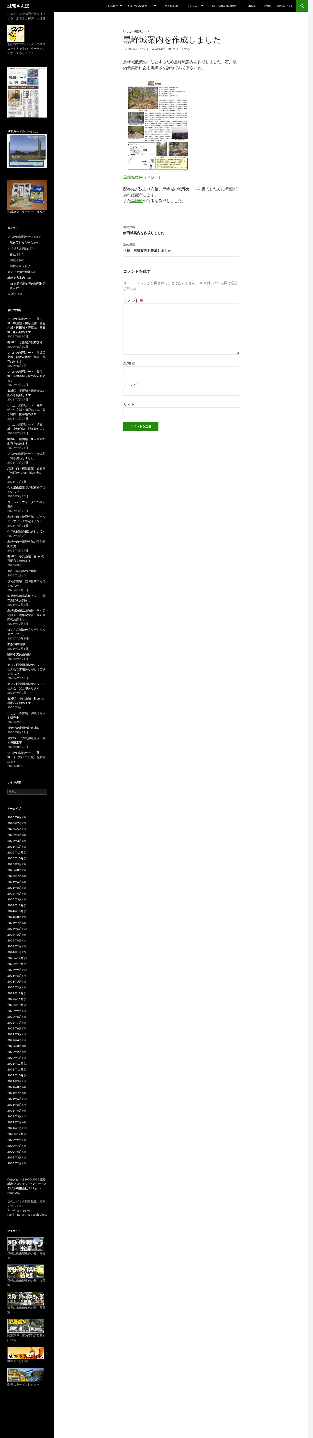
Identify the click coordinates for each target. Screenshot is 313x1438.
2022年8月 (14, 1016)
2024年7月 (14, 923)
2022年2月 (14, 1052)
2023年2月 (14, 987)
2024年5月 (14, 934)
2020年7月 (14, 1145)
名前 (129, 363)
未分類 (11, 294)
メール (131, 383)
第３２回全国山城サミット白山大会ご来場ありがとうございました (26, 669)
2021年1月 (14, 1128)
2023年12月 (15, 958)
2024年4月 (14, 940)
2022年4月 (14, 1040)
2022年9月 (14, 1011)
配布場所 (113, 5)
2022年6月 (14, 1028)
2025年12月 (15, 852)
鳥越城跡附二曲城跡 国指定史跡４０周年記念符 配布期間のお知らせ (26, 615)
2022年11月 (15, 999)
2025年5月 (14, 887)
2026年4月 (14, 835)
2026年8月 (14, 817)
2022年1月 (14, 1058)
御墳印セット (285, 5)
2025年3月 (14, 899)
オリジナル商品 (17, 248)
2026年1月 (14, 846)
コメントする (181, 49)
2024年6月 (14, 928)
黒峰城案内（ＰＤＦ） (142, 177)
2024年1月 (14, 952)
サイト (129, 404)
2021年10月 (15, 1075)
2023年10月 (15, 964)
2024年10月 (15, 911)
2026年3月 (14, 841)
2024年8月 (14, 917)
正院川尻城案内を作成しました (147, 247)
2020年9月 (14, 1140)
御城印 (252, 5)
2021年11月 (15, 1069)
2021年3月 (14, 1116)
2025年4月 (14, 893)
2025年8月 (14, 870)
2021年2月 (14, 1122)
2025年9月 (14, 864)
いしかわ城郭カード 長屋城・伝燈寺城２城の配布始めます (26, 376)
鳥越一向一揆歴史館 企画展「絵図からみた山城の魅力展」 (26, 472)
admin (160, 49)
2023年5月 (14, 981)
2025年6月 (14, 882)
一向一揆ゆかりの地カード (226, 5)
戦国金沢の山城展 (19, 654)
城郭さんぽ (18, 6)
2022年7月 (14, 1022)
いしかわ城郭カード (140, 5)
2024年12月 (15, 905)
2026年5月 (14, 829)
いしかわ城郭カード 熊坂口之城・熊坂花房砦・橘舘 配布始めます (26, 357)
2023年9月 (14, 970)
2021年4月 (14, 1110)
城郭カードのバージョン (23, 131)
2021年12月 (15, 1063)
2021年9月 (14, 1081)
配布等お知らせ (20, 242)
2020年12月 (15, 1134)
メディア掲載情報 (19, 272)
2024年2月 (14, 946)
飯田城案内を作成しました (143, 230)
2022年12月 (15, 993)
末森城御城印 (16, 644)
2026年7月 (14, 823)
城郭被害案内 (16, 278)
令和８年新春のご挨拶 (22, 571)
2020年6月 (14, 1151)
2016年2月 (14, 1163)
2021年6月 (14, 1099)
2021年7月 (14, 1093)
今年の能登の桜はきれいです (26, 531)
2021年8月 (14, 1087)
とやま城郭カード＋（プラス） (181, 5)
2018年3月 (14, 1157)
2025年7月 (14, 876)
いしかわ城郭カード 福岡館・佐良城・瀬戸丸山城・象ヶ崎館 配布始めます (26, 409)
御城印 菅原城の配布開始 (25, 342)
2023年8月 (14, 975)
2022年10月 (15, 1005)
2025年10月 (15, 858)
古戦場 (267, 5)
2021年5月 (14, 1104)
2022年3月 (14, 1046)
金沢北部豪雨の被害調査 (23, 728)
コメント (133, 300)
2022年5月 (14, 1034)
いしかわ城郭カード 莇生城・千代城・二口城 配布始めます (26, 757)
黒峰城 (137, 200)
